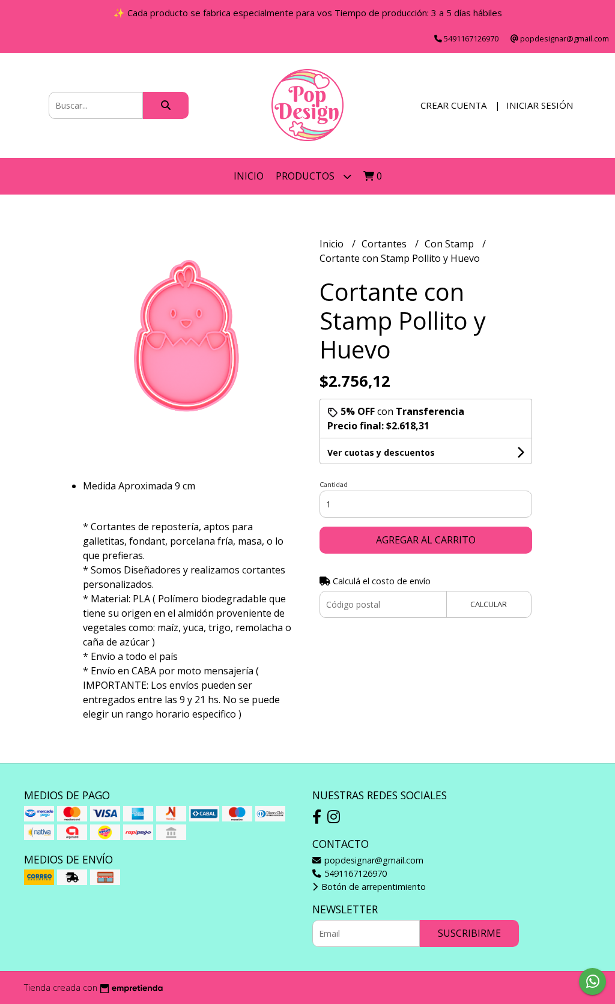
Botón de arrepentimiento (372, 886)
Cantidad (334, 484)
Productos (306, 176)
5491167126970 (354, 873)
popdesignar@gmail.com (372, 860)
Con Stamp (450, 243)
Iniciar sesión (539, 105)
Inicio (249, 176)
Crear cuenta (453, 105)
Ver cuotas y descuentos (381, 452)
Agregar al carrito (426, 539)
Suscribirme (469, 933)
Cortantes (385, 243)
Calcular (488, 604)
